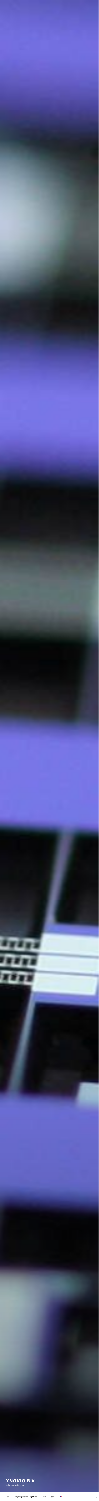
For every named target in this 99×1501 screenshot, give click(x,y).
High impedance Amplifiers (26, 1497)
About (43, 1497)
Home (8, 1497)
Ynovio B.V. (21, 1480)
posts (53, 1497)
